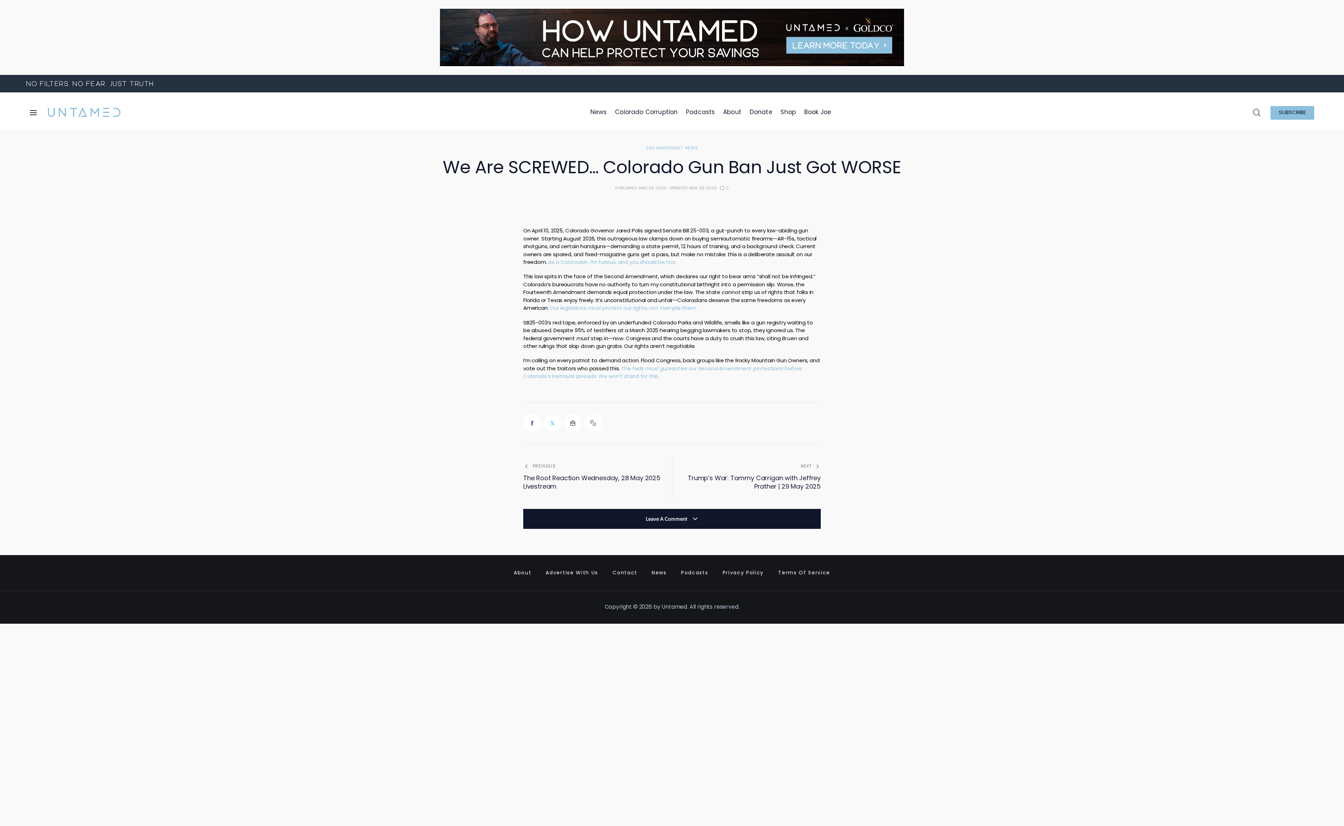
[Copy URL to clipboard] (593, 423)
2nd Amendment (664, 148)
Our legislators (569, 308)
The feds (633, 369)
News (691, 148)
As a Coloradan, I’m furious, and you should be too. (612, 262)
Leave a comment (667, 519)
